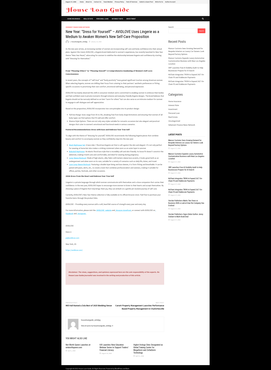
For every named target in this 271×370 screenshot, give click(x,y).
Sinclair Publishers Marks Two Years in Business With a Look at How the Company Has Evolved (186, 203)
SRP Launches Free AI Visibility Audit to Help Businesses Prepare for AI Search (185, 168)
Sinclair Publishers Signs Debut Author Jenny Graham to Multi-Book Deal (185, 215)
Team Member (108, 2)
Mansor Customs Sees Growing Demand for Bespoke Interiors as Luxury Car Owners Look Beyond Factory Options (186, 51)
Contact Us (97, 2)
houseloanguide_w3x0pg (79, 42)
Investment (131, 19)
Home (82, 2)
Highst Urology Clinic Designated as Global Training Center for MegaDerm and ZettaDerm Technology (148, 348)
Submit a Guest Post (146, 2)
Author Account (170, 2)
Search (171, 27)
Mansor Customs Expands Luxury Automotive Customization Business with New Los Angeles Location (186, 61)
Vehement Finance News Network (78, 27)
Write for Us (159, 2)
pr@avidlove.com (72, 238)
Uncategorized (174, 121)
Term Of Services (131, 2)
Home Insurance (73, 19)
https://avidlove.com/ (74, 250)
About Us (89, 2)
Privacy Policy (119, 2)
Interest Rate (117, 19)
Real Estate (88, 19)
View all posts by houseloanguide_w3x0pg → (97, 326)
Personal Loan (102, 19)
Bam (127, 368)
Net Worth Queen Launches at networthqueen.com (78, 346)
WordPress (118, 368)
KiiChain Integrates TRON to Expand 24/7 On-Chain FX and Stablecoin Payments (185, 179)
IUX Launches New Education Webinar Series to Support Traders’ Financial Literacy (114, 347)
